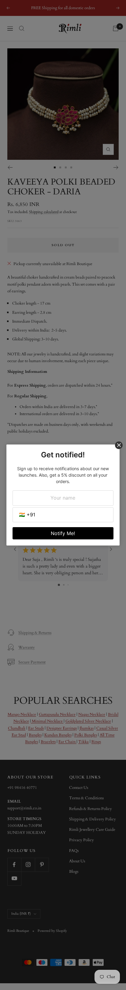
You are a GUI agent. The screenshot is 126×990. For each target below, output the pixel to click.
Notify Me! (63, 533)
